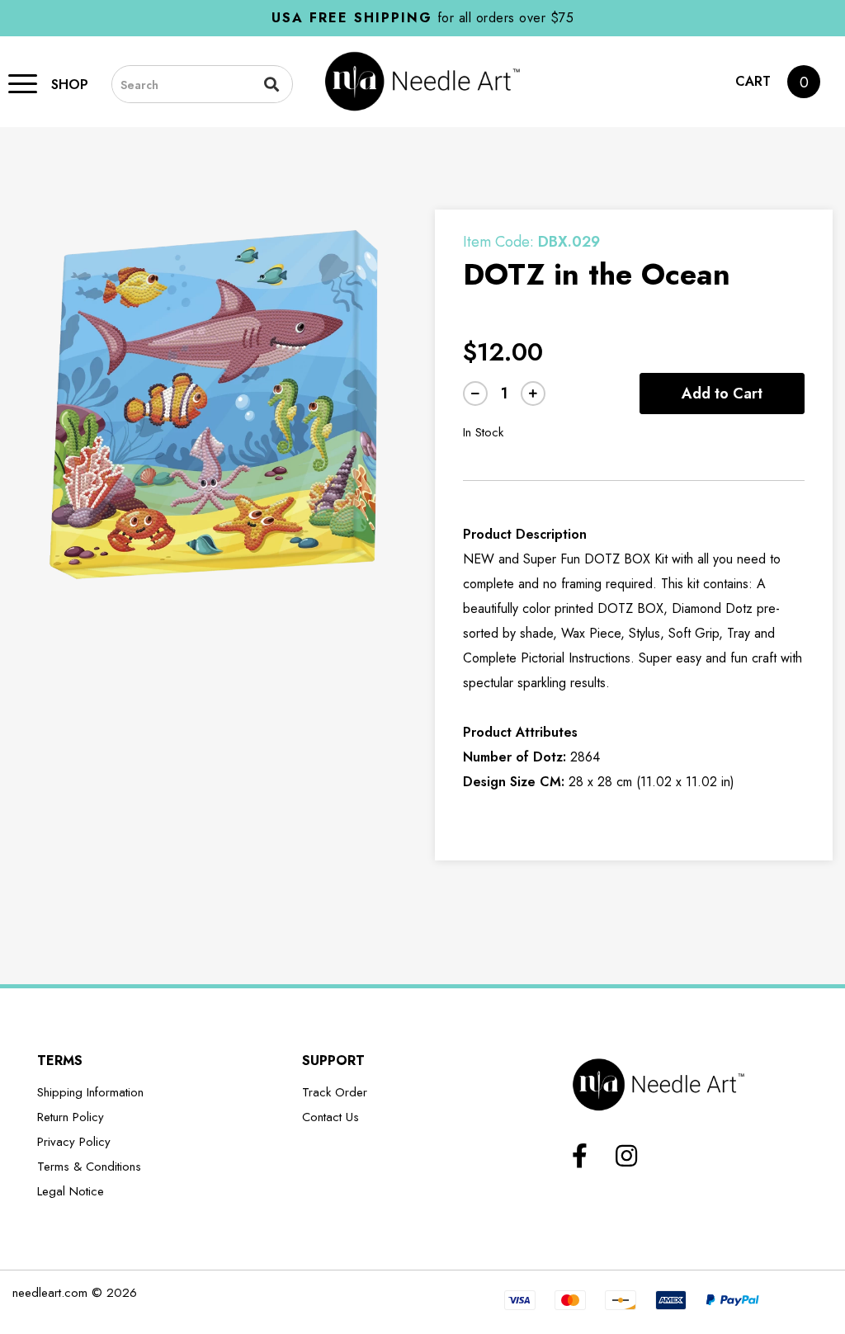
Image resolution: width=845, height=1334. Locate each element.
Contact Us (330, 1117)
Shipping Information (90, 1092)
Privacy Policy (74, 1142)
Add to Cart (722, 393)
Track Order (334, 1092)
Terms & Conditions (89, 1166)
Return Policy (70, 1117)
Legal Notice (70, 1191)
